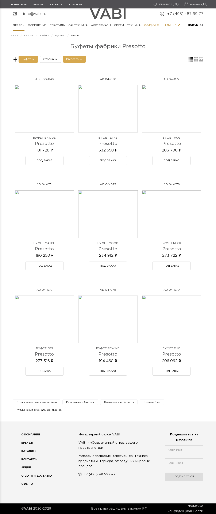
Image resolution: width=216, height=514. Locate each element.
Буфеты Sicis (152, 402)
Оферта (27, 484)
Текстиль (57, 25)
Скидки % (151, 25)
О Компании (30, 435)
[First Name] (184, 451)
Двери (119, 25)
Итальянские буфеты (80, 402)
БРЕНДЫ (38, 4)
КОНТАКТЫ (75, 4)
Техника (133, 25)
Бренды (27, 443)
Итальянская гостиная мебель (36, 402)
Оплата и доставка (36, 476)
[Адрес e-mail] (184, 465)
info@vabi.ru (34, 14)
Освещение (37, 25)
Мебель (18, 25)
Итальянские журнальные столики (39, 410)
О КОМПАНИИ (19, 4)
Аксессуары (101, 25)
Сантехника (78, 25)
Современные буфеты (119, 402)
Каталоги (56, 4)
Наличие (169, 25)
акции (26, 467)
